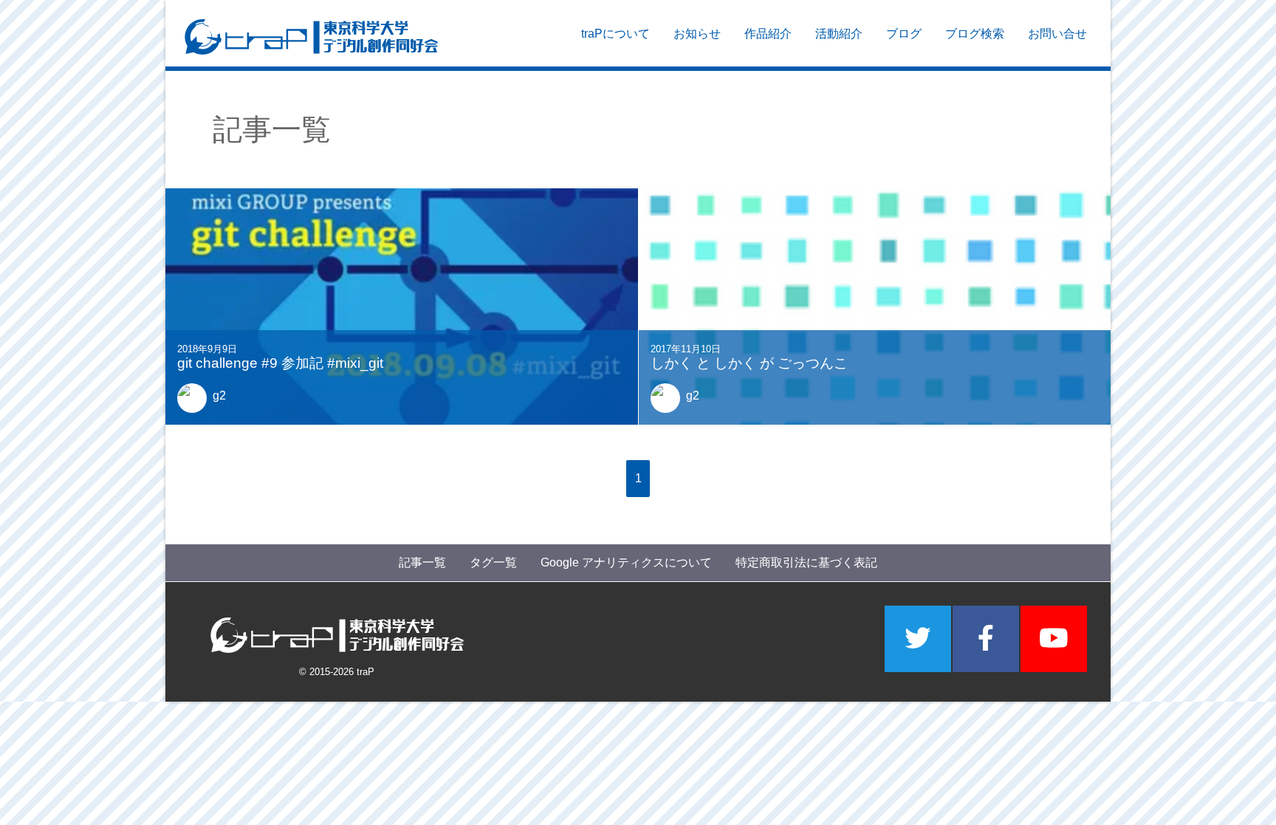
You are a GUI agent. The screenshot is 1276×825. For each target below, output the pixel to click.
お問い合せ (1057, 33)
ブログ (904, 33)
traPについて (615, 33)
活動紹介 (838, 33)
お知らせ (697, 33)
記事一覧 (422, 562)
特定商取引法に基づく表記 (806, 562)
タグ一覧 (493, 562)
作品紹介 (768, 33)
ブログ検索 (974, 33)
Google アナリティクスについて (626, 562)
